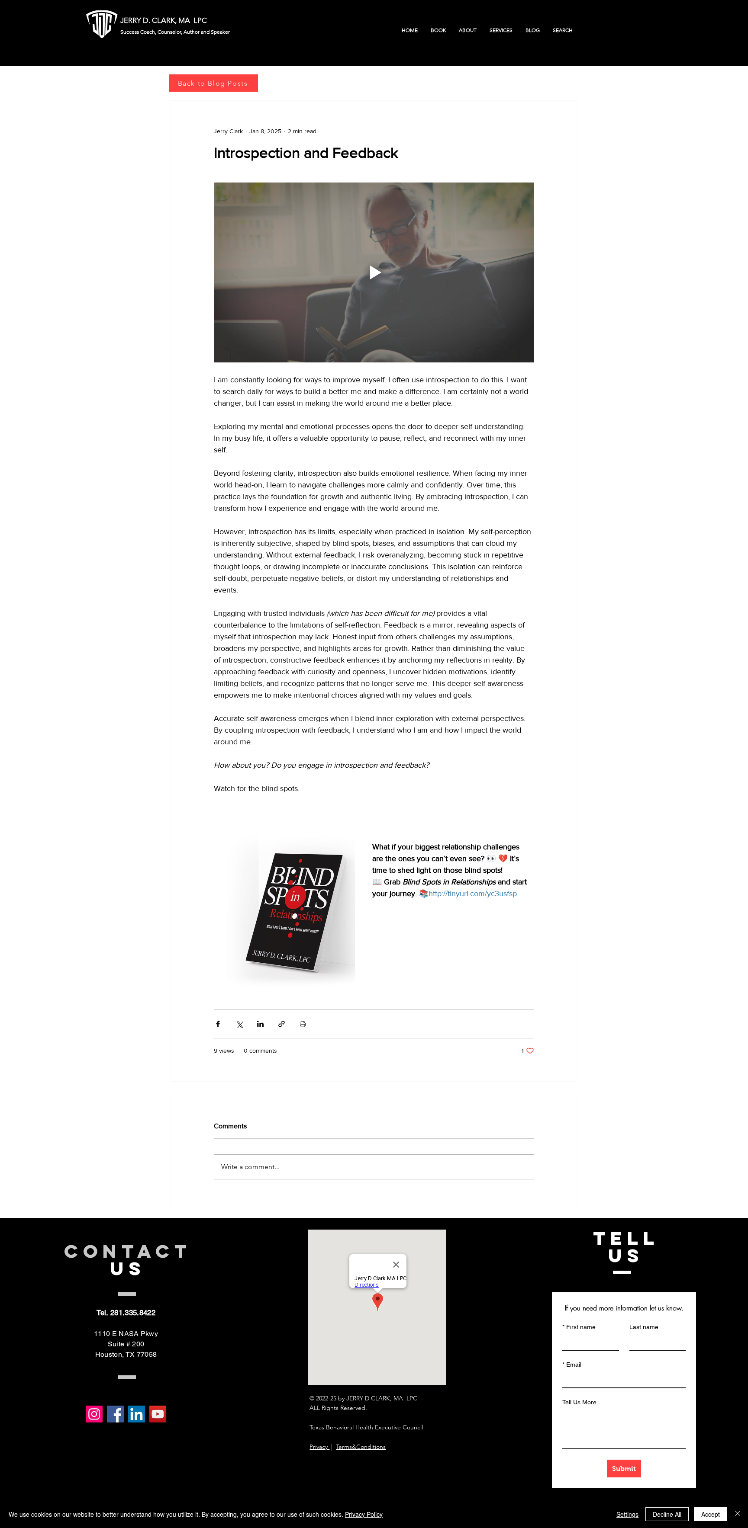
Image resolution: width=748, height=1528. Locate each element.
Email (571, 1364)
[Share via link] (281, 1024)
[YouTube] (157, 1414)
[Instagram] (94, 1414)
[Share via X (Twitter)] (239, 1024)
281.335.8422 (132, 1312)
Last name (643, 1326)
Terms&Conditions (361, 1447)
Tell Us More (579, 1402)
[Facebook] (115, 1414)
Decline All (667, 1514)
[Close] (737, 1514)
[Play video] (374, 272)
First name (579, 1326)
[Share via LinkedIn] (260, 1024)
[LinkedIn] (136, 1414)
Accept (710, 1514)
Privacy (319, 1447)
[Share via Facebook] (218, 1024)
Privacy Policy (364, 1514)
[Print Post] (303, 1024)
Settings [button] (627, 1514)
